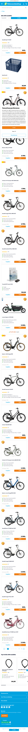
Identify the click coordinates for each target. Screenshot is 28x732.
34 (19, 648)
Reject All (14, 131)
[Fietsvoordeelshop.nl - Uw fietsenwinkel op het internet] (13, 3)
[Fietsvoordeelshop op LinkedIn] (9, 707)
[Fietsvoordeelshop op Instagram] (4, 707)
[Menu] (2, 4)
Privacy (19, 728)
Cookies (24, 728)
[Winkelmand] (26, 4)
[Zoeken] (25, 7)
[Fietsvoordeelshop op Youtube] (7, 707)
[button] (27, 670)
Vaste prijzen (14, 0)
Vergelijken (8, 52)
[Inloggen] (23, 4)
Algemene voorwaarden (7, 728)
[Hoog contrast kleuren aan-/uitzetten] (26, 0)
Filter (19, 18)
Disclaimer (15, 728)
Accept (14, 127)
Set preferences (14, 135)
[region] (14, 122)
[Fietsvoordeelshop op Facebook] (2, 707)
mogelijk (14, 332)
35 (21, 648)
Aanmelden (4, 715)
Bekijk (20, 52)
